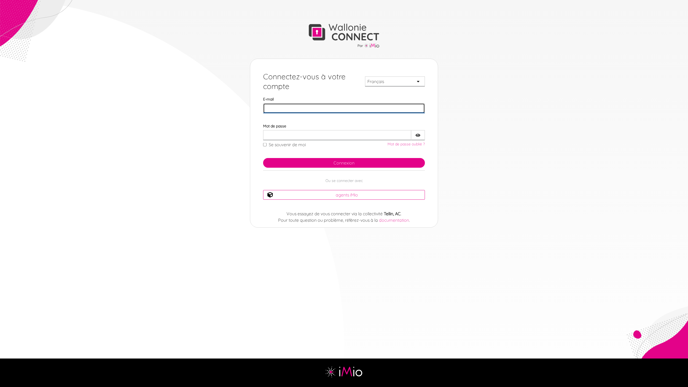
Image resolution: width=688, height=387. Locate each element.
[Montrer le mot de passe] (418, 135)
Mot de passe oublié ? (406, 144)
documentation (394, 220)
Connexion (344, 163)
